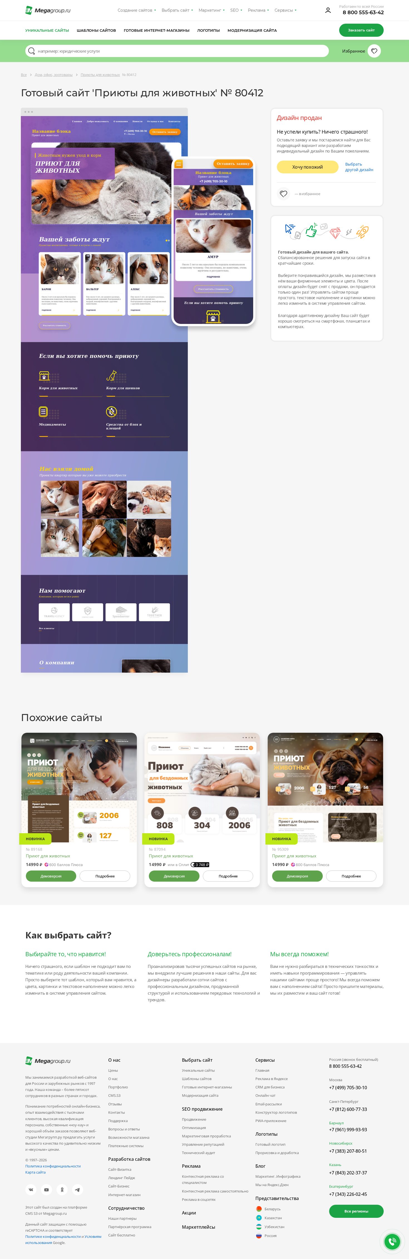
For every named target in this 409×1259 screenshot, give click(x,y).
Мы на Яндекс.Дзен (272, 1184)
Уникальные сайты (47, 30)
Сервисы (284, 10)
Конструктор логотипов (276, 1112)
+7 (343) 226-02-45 (348, 1194)
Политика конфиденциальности (53, 1166)
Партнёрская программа (129, 1226)
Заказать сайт (361, 30)
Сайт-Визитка (119, 1169)
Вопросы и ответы (124, 1129)
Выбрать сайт (175, 10)
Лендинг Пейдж (121, 1177)
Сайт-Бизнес (118, 1186)
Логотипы (208, 30)
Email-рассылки (268, 1103)
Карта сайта (35, 1172)
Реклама (256, 10)
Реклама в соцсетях (199, 1199)
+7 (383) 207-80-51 (348, 1151)
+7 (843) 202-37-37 (348, 1173)
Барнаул (336, 1122)
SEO (234, 10)
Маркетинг (210, 10)
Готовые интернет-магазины (156, 30)
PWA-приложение (270, 1120)
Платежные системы (126, 1145)
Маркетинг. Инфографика (277, 1176)
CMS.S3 (114, 1095)
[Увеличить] (126, 818)
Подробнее (104, 876)
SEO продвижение (202, 1109)
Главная (262, 1070)
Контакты (116, 1112)
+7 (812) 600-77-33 (348, 1109)
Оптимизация (194, 1127)
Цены (113, 1070)
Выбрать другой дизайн (359, 166)
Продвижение (194, 1119)
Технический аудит (198, 1152)
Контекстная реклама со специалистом (203, 1179)
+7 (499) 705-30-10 (348, 1088)
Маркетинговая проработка (206, 1135)
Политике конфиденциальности (53, 1236)
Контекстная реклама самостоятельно (215, 1191)
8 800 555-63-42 (363, 12)
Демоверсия (51, 876)
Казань (335, 1164)
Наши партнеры (122, 1218)
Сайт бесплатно (121, 1235)
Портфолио (118, 1087)
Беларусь (273, 1208)
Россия (271, 1235)
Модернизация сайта (252, 30)
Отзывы (115, 1103)
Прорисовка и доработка (277, 1152)
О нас (113, 1078)
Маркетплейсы (198, 1227)
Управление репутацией (203, 1144)
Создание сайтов (135, 10)
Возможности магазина (128, 1137)
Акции (189, 1213)
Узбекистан (274, 1226)
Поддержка (118, 1120)
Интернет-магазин (124, 1194)
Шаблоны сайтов (96, 30)
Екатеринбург (341, 1186)
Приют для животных (48, 856)
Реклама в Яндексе (271, 1078)
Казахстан (273, 1217)
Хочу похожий (307, 167)
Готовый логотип (270, 1144)
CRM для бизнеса (270, 1087)
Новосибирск (341, 1143)
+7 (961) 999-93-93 (348, 1130)
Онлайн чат (265, 1095)
